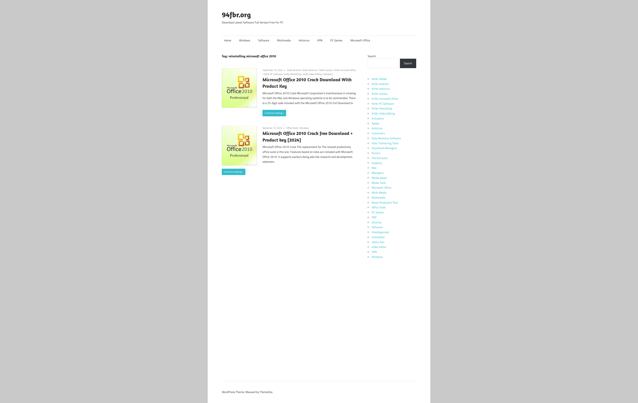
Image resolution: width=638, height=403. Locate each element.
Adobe (375, 123)
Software (263, 40)
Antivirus (304, 40)
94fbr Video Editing (312, 74)
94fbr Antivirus (310, 70)
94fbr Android (294, 70)
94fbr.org (236, 14)
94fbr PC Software (273, 74)
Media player (379, 178)
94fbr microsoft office (345, 70)
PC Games (336, 40)
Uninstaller (378, 237)
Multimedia (284, 40)
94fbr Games (325, 70)
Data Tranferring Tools (385, 143)
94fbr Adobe (379, 79)
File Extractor (380, 158)
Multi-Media (379, 192)
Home (227, 40)
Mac (374, 168)
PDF (374, 217)
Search (372, 56)
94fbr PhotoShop (292, 74)
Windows (244, 40)
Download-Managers (384, 148)
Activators (378, 118)
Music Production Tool (385, 202)
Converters (378, 133)
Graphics (377, 163)
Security (376, 222)
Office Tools (292, 128)
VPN (319, 40)
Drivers (376, 153)
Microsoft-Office (360, 40)
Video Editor (379, 247)
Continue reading (273, 113)
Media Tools (379, 183)
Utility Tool (378, 242)
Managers (378, 173)
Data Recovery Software (386, 138)
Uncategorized (380, 232)
